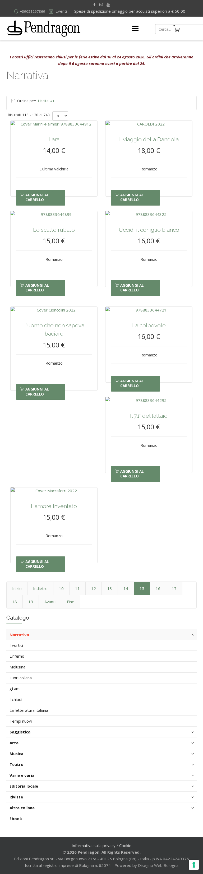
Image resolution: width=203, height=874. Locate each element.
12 (93, 588)
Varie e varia (22, 775)
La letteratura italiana (29, 710)
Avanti (50, 601)
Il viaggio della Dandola (149, 139)
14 (125, 588)
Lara (54, 139)
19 (30, 601)
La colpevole (149, 325)
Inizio (17, 588)
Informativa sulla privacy (94, 845)
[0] (177, 28)
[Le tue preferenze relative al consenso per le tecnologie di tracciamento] (194, 865)
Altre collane (22, 807)
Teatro (17, 764)
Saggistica (20, 731)
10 (61, 588)
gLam (15, 688)
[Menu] (135, 28)
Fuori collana (21, 677)
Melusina (17, 667)
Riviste (16, 796)
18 (14, 601)
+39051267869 (32, 11)
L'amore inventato (54, 506)
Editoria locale (24, 786)
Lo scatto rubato (54, 229)
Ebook (16, 818)
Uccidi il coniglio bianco (149, 229)
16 (158, 588)
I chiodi (16, 699)
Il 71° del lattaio (149, 415)
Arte (14, 742)
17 (174, 588)
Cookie (125, 845)
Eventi (60, 11)
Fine (70, 601)
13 (109, 588)
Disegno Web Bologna (158, 865)
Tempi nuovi (21, 721)
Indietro (40, 588)
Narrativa (19, 634)
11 (77, 588)
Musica (16, 753)
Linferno (17, 656)
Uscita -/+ (46, 100)
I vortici (16, 645)
